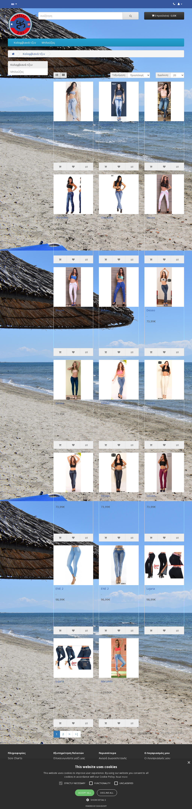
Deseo (150, 217)
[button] (60, 783)
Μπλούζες (48, 42)
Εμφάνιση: (163, 75)
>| (76, 734)
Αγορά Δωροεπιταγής (113, 758)
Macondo (107, 681)
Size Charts (15, 758)
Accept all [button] (84, 792)
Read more (122, 776)
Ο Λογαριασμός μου (157, 758)
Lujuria (150, 588)
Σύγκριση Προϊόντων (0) (91, 75)
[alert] (96, 784)
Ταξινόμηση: (119, 75)
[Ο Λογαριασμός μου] (180, 4)
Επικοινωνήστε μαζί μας (69, 758)
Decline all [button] (106, 792)
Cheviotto (62, 125)
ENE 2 (59, 588)
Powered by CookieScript (96, 806)
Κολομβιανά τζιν (25, 42)
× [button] (188, 762)
